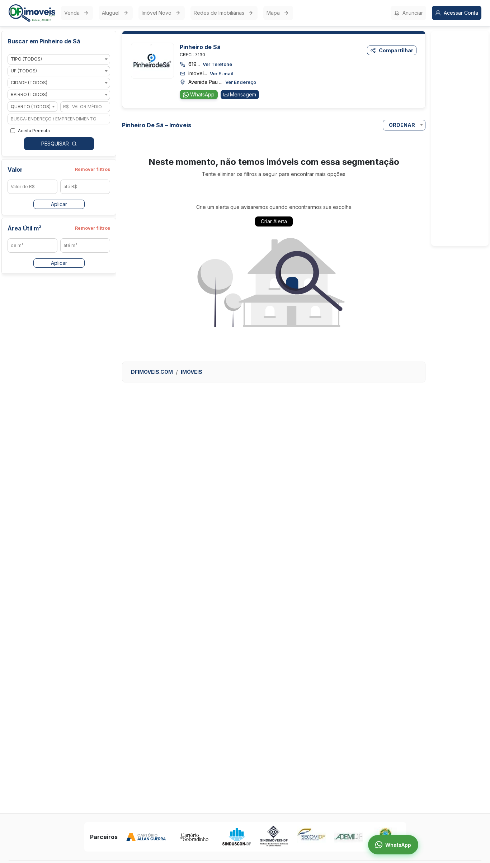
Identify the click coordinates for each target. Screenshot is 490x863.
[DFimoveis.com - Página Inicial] (32, 13)
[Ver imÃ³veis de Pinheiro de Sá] (152, 59)
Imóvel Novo (156, 13)
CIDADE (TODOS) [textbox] (29, 83)
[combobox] (59, 59)
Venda (72, 13)
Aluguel (110, 13)
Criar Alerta (274, 221)
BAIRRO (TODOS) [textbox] (29, 94)
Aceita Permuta (34, 130)
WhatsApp (202, 94)
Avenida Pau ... (222, 82)
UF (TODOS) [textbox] (24, 71)
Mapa (273, 13)
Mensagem (243, 94)
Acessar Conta (461, 13)
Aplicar (59, 204)
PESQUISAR (55, 143)
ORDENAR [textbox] (402, 125)
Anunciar (412, 13)
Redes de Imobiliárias (219, 13)
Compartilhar (396, 50)
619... (210, 64)
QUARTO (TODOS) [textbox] (31, 106)
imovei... (211, 73)
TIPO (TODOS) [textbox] (26, 59)
